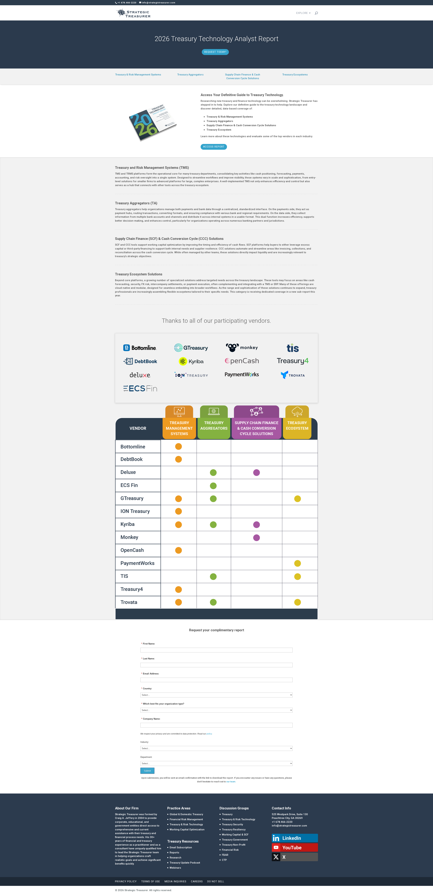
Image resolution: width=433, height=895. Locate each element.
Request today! (215, 51)
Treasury (227, 814)
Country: (146, 688)
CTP (224, 860)
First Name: (148, 643)
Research (175, 857)
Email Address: (150, 673)
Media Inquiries (175, 881)
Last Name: (148, 658)
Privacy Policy (126, 881)
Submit (147, 770)
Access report (213, 146)
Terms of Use (150, 881)
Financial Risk (230, 849)
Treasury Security (232, 824)
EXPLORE (302, 13)
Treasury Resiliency (233, 829)
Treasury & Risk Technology (186, 824)
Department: (146, 757)
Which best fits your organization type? (162, 704)
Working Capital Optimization (187, 829)
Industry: (144, 742)
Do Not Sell (215, 881)
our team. (231, 781)
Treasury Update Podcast (185, 862)
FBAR (225, 854)
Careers (197, 881)
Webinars (175, 867)
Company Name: (150, 719)
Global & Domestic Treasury (186, 814)
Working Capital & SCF (235, 834)
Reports (174, 852)
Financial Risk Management (186, 819)
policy (209, 734)
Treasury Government (235, 839)
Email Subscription (181, 847)
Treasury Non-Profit (233, 844)
